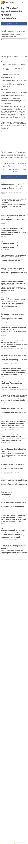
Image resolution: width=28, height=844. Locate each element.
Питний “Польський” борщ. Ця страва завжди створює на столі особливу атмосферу (13, 520)
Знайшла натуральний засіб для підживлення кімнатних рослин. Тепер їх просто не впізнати (14, 483)
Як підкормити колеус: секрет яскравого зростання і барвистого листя (12, 319)
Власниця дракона (6, 494)
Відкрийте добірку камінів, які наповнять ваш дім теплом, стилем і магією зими (13, 386)
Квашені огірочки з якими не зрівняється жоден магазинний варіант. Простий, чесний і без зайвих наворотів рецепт (13, 305)
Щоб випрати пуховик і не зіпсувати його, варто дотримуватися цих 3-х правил (12, 187)
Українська (17, 843)
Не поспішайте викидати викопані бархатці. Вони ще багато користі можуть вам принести (13, 507)
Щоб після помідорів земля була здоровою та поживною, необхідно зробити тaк (13, 259)
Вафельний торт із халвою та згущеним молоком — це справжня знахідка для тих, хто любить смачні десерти (13, 288)
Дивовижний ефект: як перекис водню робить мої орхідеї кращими (13, 233)
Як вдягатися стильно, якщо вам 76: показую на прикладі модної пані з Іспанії (14, 360)
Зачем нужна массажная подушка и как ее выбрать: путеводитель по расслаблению (12, 426)
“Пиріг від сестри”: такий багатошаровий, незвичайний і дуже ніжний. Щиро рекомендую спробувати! (14, 552)
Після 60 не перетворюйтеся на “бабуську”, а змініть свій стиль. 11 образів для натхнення (13, 399)
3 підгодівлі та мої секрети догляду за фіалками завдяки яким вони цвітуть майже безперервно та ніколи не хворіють (13, 535)
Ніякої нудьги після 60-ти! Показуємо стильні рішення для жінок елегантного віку (13, 439)
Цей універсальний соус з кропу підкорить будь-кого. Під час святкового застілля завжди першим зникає (13, 455)
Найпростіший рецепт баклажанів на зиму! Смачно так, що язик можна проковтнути (13, 220)
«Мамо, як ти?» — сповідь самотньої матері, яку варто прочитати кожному (14, 332)
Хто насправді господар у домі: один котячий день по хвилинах (13, 413)
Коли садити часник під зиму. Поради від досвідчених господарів (12, 246)
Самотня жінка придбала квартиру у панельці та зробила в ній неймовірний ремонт (13, 373)
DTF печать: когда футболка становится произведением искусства (12, 469)
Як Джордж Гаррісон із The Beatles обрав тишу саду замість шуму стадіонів (14, 345)
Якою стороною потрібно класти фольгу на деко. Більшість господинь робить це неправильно (13, 206)
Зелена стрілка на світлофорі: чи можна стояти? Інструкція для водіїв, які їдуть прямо (14, 273)
